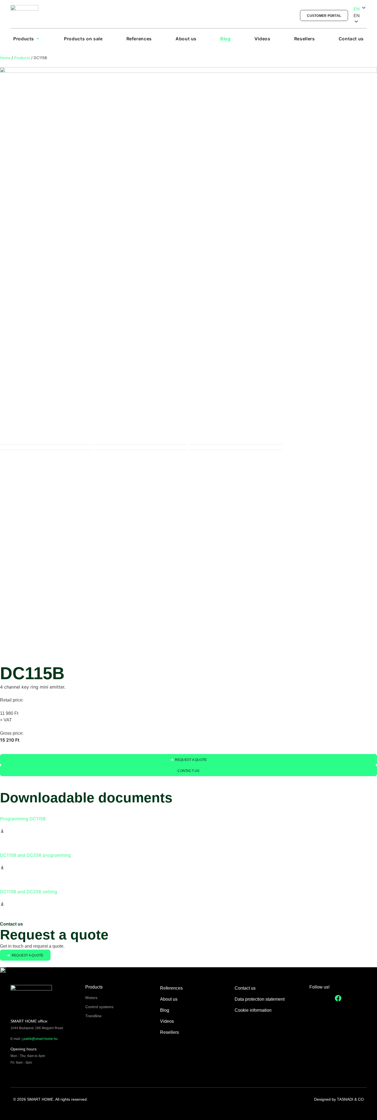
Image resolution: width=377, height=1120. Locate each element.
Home (5, 58)
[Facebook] (338, 998)
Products (22, 58)
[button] (360, 15)
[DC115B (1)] (188, 255)
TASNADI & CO (350, 1099)
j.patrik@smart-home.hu (40, 1039)
